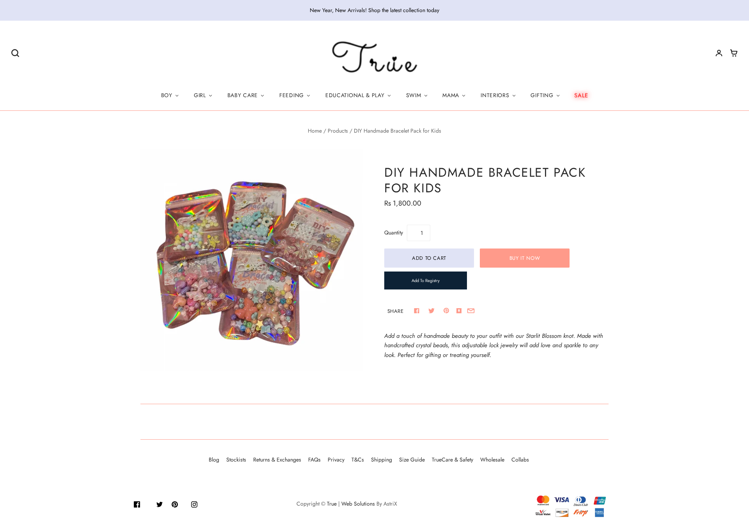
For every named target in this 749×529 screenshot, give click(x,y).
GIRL (200, 95)
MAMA (450, 95)
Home (315, 131)
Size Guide (412, 459)
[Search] (15, 53)
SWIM (413, 95)
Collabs (520, 459)
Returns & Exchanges (277, 459)
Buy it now (524, 258)
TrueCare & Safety (452, 459)
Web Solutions (358, 504)
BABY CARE (242, 95)
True (332, 504)
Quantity (393, 232)
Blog (214, 459)
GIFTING (542, 95)
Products (338, 131)
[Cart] (733, 53)
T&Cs (357, 459)
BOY (166, 95)
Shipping (381, 459)
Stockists (236, 459)
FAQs (314, 459)
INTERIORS (495, 95)
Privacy (336, 459)
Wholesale (492, 459)
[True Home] (374, 57)
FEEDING (291, 95)
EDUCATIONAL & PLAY (355, 95)
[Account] (719, 53)
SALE (581, 95)
